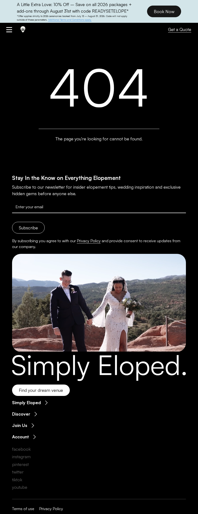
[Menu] (14, 29)
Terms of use (23, 508)
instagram (21, 456)
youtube (19, 487)
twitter (18, 471)
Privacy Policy (89, 240)
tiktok (17, 479)
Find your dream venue (41, 390)
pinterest (20, 464)
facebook (21, 449)
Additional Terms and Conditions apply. (70, 19)
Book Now (164, 11)
